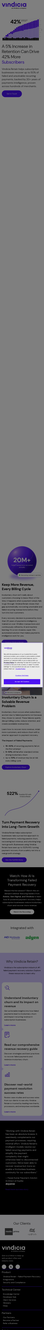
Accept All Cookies (22, 682)
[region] (22, 665)
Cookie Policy (20, 669)
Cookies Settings (21, 675)
